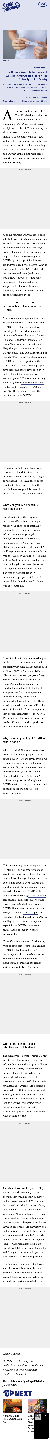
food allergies (30, 912)
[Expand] (37, 1415)
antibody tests (30, 1188)
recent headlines (25, 145)
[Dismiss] (46, 1415)
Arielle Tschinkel (40, 97)
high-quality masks (30, 667)
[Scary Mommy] (11, 7)
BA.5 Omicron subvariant (29, 124)
